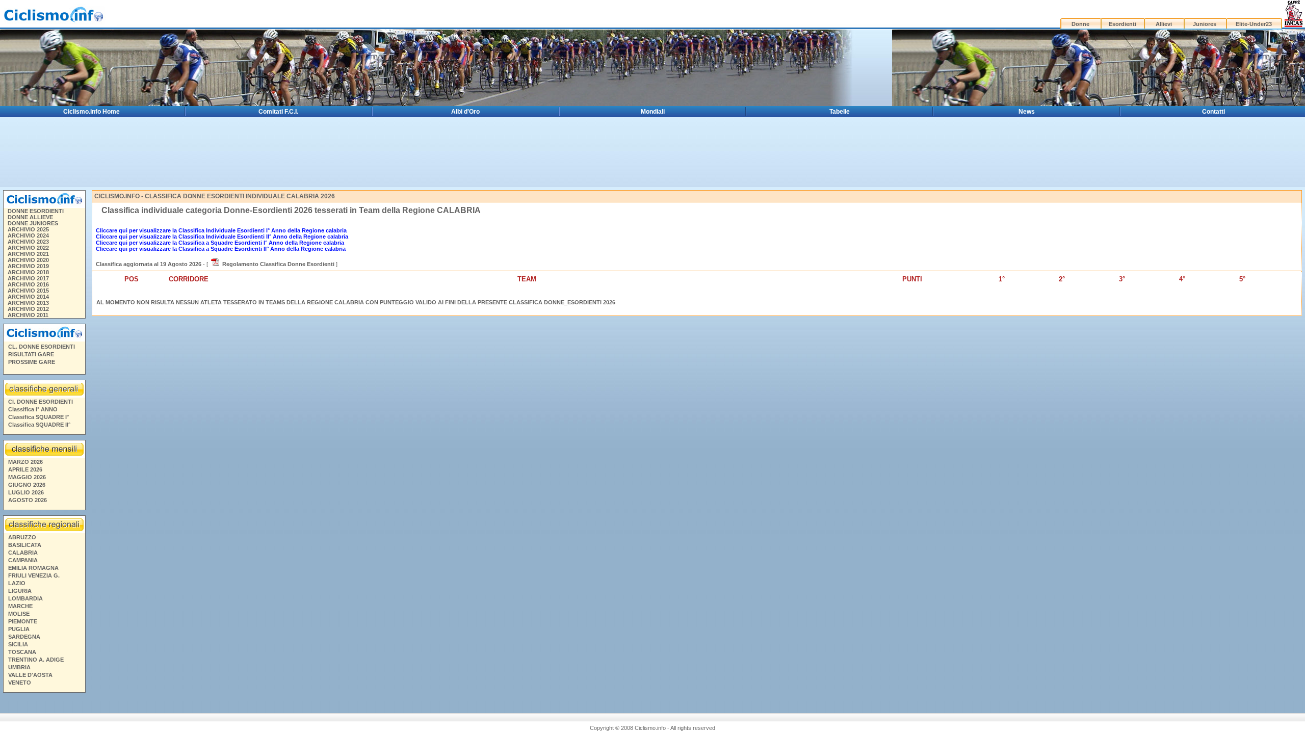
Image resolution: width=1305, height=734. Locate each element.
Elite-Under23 (1254, 24)
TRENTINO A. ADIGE (36, 660)
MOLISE (19, 614)
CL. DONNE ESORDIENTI (41, 347)
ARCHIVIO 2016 (28, 284)
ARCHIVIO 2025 (28, 229)
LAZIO (16, 583)
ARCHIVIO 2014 (28, 297)
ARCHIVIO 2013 (28, 303)
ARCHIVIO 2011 (28, 315)
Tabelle (839, 111)
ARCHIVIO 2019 (28, 266)
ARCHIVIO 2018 (28, 272)
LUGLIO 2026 (26, 492)
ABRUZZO (22, 537)
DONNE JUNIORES (33, 223)
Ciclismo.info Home (91, 111)
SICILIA (18, 644)
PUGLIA (19, 629)
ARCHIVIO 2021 (28, 254)
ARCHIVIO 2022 (28, 248)
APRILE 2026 (25, 469)
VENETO (19, 682)
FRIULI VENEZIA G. (34, 575)
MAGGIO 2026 (27, 477)
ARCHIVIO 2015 (28, 290)
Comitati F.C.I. (278, 111)
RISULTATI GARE (31, 354)
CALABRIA (23, 552)
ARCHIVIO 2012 (28, 309)
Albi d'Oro (465, 111)
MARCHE (20, 606)
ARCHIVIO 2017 (28, 278)
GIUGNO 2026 (26, 485)
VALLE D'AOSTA (30, 675)
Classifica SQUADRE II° (39, 425)
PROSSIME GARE (31, 362)
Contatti (1213, 111)
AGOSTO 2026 (27, 500)
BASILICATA (24, 545)
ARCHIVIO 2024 (28, 235)
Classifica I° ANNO (33, 409)
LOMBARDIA (25, 598)
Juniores (1204, 24)
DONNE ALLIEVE (30, 217)
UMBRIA (19, 667)
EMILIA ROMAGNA (33, 568)
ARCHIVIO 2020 (28, 260)
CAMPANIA (23, 560)
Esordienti (1122, 24)
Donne (1080, 24)
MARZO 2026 (25, 462)
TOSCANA (22, 652)
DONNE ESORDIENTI (36, 211)
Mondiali (653, 111)
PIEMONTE (22, 621)
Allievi (1164, 24)
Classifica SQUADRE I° (38, 417)
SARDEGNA (24, 637)
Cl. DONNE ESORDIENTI (40, 402)
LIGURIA (20, 591)
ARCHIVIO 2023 (28, 242)
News (1027, 111)
